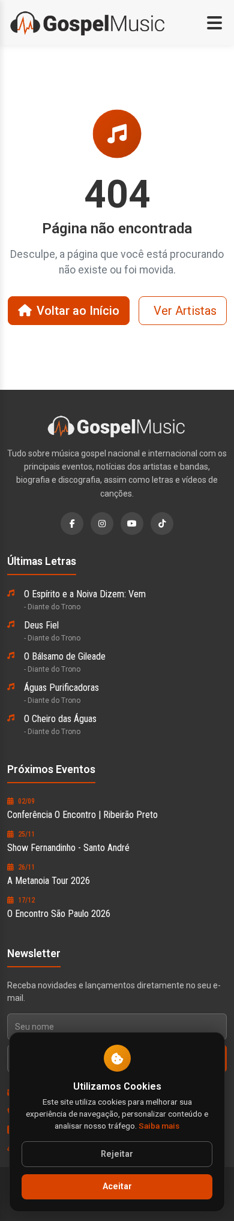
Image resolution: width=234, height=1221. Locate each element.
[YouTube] (132, 523)
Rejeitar (117, 1154)
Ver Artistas (185, 310)
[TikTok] (162, 523)
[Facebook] (72, 523)
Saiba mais (159, 1125)
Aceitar (117, 1186)
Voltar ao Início (78, 310)
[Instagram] (102, 523)
